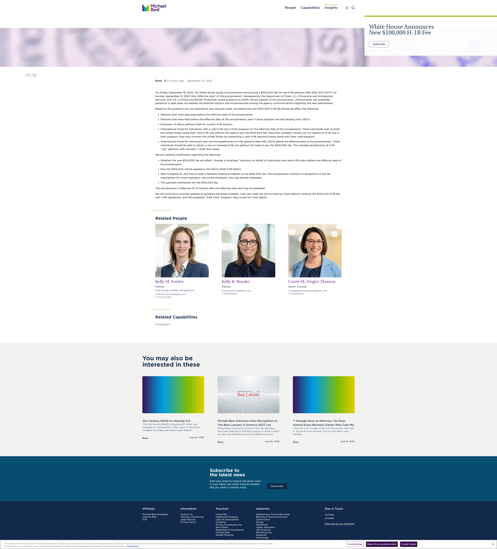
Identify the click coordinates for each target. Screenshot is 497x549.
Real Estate (222, 527)
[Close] (493, 544)
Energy (260, 522)
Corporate (221, 514)
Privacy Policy (188, 522)
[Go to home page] (154, 7)
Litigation (221, 522)
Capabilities (310, 7)
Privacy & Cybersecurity (229, 525)
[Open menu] (346, 7)
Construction (263, 520)
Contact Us (186, 514)
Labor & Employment (227, 520)
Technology (262, 538)
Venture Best (149, 517)
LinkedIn (329, 518)
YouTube (329, 515)
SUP (144, 520)
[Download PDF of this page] (34, 75)
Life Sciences (263, 530)
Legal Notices (187, 520)
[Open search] (353, 7)
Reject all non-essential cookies (381, 544)
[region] (248, 544)
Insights (331, 7)
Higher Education (265, 527)
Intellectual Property (227, 517)
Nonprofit (261, 535)
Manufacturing (264, 533)
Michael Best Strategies (155, 514)
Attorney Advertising (191, 517)
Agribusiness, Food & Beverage (273, 514)
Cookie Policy (133, 546)
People (290, 7)
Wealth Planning (224, 535)
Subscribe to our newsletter (340, 524)
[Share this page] (28, 75)
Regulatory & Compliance (230, 530)
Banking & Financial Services (271, 517)
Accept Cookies (408, 544)
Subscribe (379, 44)
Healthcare (262, 525)
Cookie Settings (355, 544)
